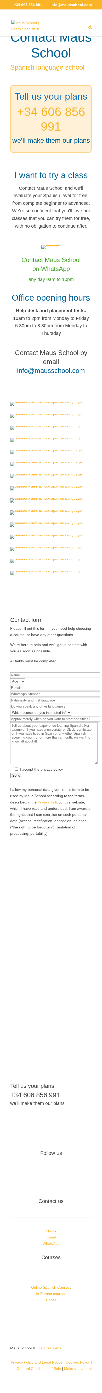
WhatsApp (51, 1243)
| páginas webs (48, 1348)
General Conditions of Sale (38, 1368)
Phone (51, 1231)
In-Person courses (51, 1294)
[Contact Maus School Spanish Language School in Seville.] (51, 402)
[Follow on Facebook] (40, 1184)
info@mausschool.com (51, 371)
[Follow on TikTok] (61, 1184)
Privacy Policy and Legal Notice (37, 1362)
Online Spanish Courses (51, 1287)
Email (51, 1237)
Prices (51, 1300)
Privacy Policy (49, 802)
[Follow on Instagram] (51, 1184)
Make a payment (78, 1368)
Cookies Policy (78, 1362)
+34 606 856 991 (35, 1095)
